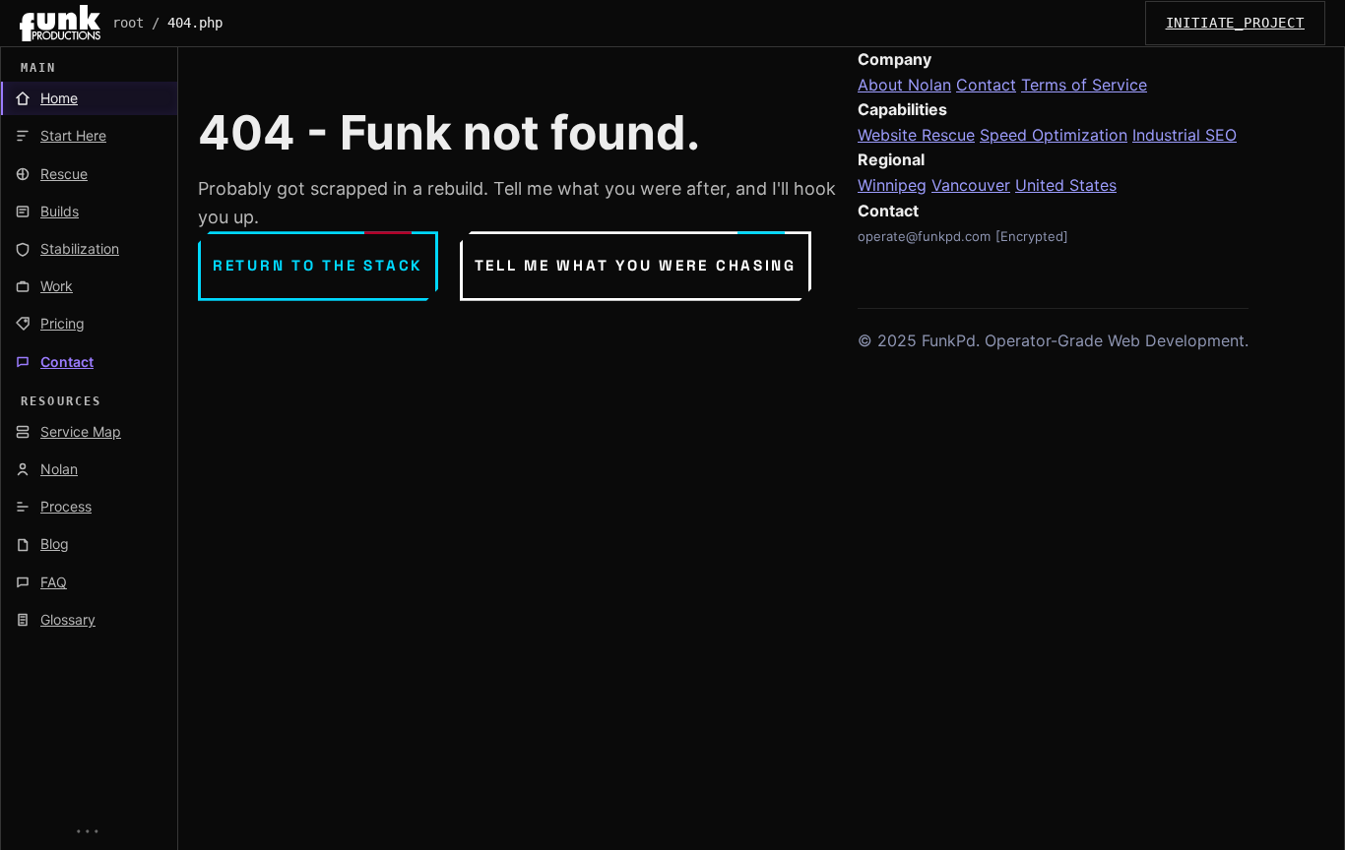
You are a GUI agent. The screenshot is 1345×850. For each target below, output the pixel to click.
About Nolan (904, 84)
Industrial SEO (1184, 135)
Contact (986, 84)
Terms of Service (1084, 84)
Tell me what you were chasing (636, 265)
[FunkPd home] (60, 23)
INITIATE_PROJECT (1235, 22)
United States (1066, 185)
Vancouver (970, 185)
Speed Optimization (1053, 135)
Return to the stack (318, 265)
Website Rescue (916, 135)
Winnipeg (892, 185)
